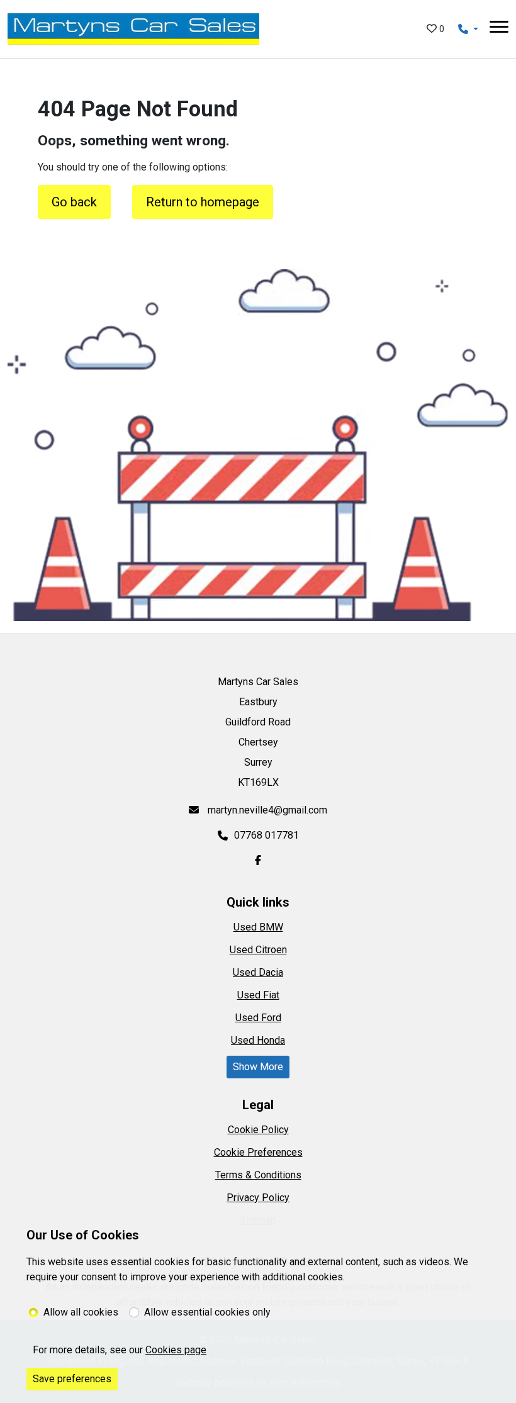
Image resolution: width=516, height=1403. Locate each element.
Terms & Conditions (258, 1175)
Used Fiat (258, 995)
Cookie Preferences (258, 1152)
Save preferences (72, 1379)
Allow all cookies (80, 1312)
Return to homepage (202, 202)
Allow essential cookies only (207, 1312)
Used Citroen (258, 950)
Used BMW (258, 927)
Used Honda (258, 1040)
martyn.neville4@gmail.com (266, 810)
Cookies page (175, 1350)
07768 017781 (266, 835)
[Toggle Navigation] (499, 29)
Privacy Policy (258, 1198)
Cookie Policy (258, 1130)
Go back (74, 202)
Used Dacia (258, 972)
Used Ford (258, 1018)
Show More (258, 1067)
